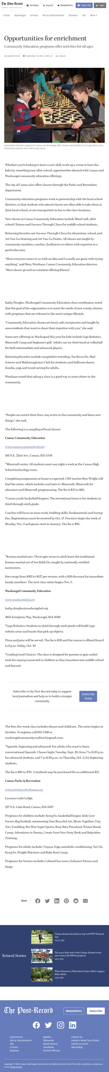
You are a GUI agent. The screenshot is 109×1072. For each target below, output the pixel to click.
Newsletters (66, 5)
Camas (6, 15)
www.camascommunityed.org (25, 447)
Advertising (76, 1047)
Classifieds (48, 1047)
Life (84, 15)
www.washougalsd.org (20, 599)
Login (101, 5)
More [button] (92, 15)
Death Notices (50, 1043)
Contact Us (76, 1037)
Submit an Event (79, 1043)
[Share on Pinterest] (66, 900)
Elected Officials (51, 1050)
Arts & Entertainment (53, 15)
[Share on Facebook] (37, 900)
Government (16, 1037)
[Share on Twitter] (47, 900)
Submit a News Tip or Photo (85, 1040)
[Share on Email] (85, 900)
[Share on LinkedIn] (56, 900)
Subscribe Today (88, 696)
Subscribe (86, 5)
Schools (34, 15)
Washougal (20, 15)
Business (73, 15)
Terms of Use (16, 1067)
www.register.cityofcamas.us (24, 789)
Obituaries (48, 1040)
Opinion (47, 1037)
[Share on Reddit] (75, 900)
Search (49, 5)
